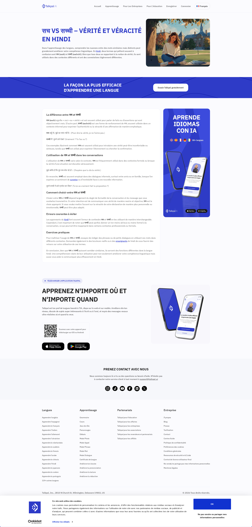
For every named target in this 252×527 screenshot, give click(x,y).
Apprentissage (112, 6)
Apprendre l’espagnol (50, 422)
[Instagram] (107, 388)
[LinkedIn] (137, 388)
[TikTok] (115, 388)
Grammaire (84, 417)
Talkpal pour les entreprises (128, 426)
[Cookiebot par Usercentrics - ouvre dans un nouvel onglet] (34, 522)
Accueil (97, 6)
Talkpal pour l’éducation (127, 417)
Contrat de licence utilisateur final (177, 459)
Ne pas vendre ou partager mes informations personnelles (212, 515)
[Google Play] (78, 346)
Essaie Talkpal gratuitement (170, 87)
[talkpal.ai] (49, 6)
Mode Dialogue (86, 455)
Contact (167, 434)
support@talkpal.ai (149, 379)
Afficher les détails (61, 522)
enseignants (121, 241)
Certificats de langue (88, 459)
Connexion (186, 6)
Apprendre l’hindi (49, 464)
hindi (98, 51)
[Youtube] (122, 388)
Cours (82, 422)
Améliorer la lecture (88, 472)
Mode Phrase (85, 447)
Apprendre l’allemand (51, 434)
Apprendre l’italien (49, 430)
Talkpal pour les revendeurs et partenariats (134, 434)
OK (212, 504)
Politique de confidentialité (175, 443)
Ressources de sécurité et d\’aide (177, 455)
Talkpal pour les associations (129, 430)
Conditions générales (172, 451)
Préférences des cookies (174, 447)
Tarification (168, 430)
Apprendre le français (51, 426)
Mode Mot (84, 451)
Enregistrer (171, 6)
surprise (74, 179)
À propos (167, 417)
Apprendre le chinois (50, 459)
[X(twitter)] (144, 388)
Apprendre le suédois (50, 447)
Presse (166, 426)
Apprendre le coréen (50, 472)
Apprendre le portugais (51, 476)
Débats (83, 434)
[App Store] (53, 346)
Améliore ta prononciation (90, 468)
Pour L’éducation (154, 6)
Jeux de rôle (85, 426)
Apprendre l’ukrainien (51, 438)
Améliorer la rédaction (89, 476)
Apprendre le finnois (50, 451)
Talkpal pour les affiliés (126, 438)
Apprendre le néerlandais (52, 443)
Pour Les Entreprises (132, 6)
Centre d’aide (169, 438)
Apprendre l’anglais (50, 417)
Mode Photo (84, 438)
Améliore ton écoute (88, 464)
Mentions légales (171, 468)
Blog (165, 422)
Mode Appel (84, 443)
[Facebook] (129, 388)
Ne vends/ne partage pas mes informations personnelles (187, 464)
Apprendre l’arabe (49, 455)
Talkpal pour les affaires (127, 422)
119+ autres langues (50, 480)
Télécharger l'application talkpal (63, 281)
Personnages (85, 430)
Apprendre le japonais (51, 468)
